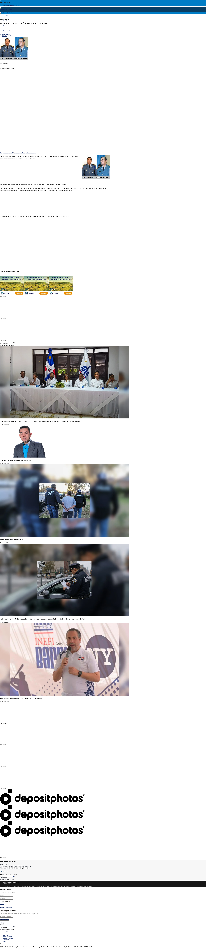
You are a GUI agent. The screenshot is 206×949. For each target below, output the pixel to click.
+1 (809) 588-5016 (11, 868)
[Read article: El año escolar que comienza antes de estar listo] (55, 441)
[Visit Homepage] (6, 10)
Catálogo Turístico (8, 36)
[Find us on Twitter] (0, 1)
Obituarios (6, 939)
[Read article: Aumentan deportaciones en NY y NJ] (55, 500)
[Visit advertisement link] (12, 295)
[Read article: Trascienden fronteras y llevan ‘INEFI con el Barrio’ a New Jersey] (55, 659)
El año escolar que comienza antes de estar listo (16, 460)
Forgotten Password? (6, 907)
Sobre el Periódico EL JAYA (11, 5)
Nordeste (6, 19)
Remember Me (6, 901)
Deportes (6, 26)
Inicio (1, 19)
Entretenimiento (7, 936)
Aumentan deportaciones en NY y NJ (12, 540)
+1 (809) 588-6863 (23, 868)
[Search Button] (13, 342)
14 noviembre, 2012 (5, 34)
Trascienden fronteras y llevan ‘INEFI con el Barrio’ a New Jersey (21, 698)
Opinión (5, 21)
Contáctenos (6, 883)
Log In (2, 922)
